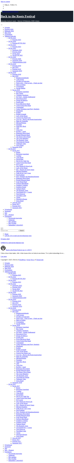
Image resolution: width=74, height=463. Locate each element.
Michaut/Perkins (21, 123)
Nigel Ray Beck (21, 126)
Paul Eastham (20, 175)
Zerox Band (20, 145)
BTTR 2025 (12, 38)
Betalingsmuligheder (22, 78)
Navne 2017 (16, 150)
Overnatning (8, 34)
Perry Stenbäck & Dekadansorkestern (27, 176)
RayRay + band (21, 131)
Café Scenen (20, 79)
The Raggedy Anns (22, 140)
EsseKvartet (20, 102)
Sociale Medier (20, 88)
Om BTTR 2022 (17, 55)
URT (17, 128)
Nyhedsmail (8, 209)
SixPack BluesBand (22, 183)
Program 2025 (16, 40)
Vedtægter (11, 220)
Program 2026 (9, 29)
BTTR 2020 (12, 57)
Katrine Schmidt (21, 114)
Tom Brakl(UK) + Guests (24, 192)
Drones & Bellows (22, 100)
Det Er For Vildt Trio (22, 161)
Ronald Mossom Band (23, 135)
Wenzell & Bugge (21, 199)
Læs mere (4, 256)
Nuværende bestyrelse (15, 218)
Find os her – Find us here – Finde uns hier (29, 83)
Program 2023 (16, 46)
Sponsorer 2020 (17, 60)
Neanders (19, 124)
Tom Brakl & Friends (22, 142)
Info (6, 213)
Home (6, 234)
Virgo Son (19, 130)
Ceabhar (18, 156)
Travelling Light (21, 195)
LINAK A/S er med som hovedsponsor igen (18, 236)
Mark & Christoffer (22, 121)
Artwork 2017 (16, 202)
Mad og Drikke (21, 85)
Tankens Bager (20, 189)
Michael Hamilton (21, 171)
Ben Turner (19, 93)
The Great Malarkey (22, 138)
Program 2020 (16, 59)
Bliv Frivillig (12, 223)
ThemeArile (39, 260)
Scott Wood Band (21, 182)
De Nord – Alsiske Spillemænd (25, 97)
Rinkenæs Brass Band (23, 133)
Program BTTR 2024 (18, 43)
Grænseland (20, 107)
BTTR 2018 (12, 72)
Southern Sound (21, 187)
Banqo (18, 152)
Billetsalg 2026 (9, 31)
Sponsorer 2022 (17, 50)
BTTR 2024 (12, 41)
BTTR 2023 (12, 45)
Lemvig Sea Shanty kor (23, 117)
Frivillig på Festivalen (22, 81)
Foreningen (8, 216)
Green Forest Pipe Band (23, 105)
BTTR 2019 (12, 64)
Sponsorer (8, 211)
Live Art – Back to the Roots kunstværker (29, 119)
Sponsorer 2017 (17, 208)
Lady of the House (22, 116)
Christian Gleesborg (22, 95)
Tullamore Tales (21, 143)
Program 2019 (16, 66)
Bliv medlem (12, 221)
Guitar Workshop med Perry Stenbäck (27, 109)
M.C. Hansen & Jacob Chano (25, 169)
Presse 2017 (16, 204)
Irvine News (30, 260)
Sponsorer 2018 (17, 147)
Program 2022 (16, 52)
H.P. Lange (19, 164)
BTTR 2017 (12, 149)
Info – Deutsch (9, 215)
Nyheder (7, 27)
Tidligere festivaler (10, 36)
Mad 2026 (8, 33)
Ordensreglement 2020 (19, 62)
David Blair (19, 159)
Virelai (18, 197)
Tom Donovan (20, 194)
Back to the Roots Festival (18, 16)
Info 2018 (15, 76)
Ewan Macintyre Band (23, 104)
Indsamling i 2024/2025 (15, 225)
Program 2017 (16, 206)
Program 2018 (16, 74)
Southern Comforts (22, 185)
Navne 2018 (16, 90)
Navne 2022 (16, 53)
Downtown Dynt (21, 98)
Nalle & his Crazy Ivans (23, 173)
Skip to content (5, 1)
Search (22, 230)
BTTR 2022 (12, 48)
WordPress (22, 260)
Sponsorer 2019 (17, 71)
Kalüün (18, 112)
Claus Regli (19, 157)
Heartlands (19, 111)
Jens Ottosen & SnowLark (24, 166)
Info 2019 (15, 67)
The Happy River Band (23, 137)
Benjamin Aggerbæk (22, 92)
